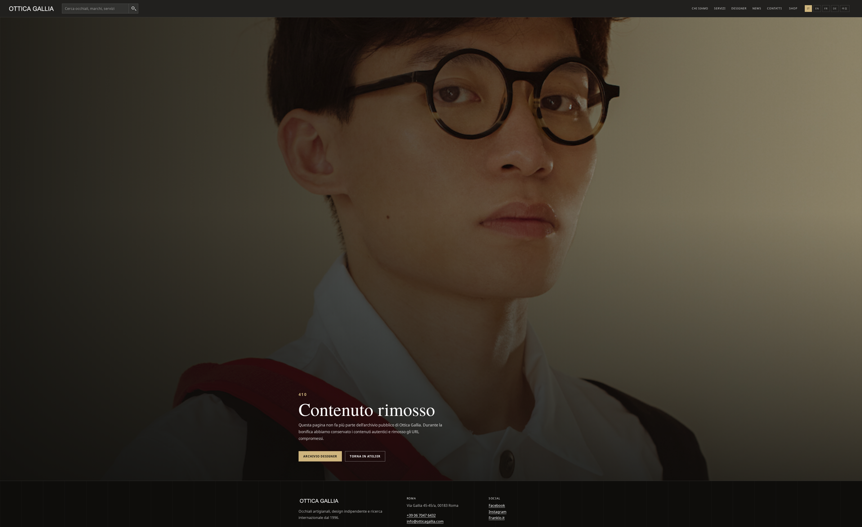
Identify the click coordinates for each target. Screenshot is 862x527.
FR (826, 8)
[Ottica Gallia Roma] (32, 8)
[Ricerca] (133, 8)
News (756, 8)
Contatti (774, 8)
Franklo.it (497, 517)
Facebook (497, 505)
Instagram (497, 511)
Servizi (720, 8)
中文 (844, 8)
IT (808, 8)
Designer (739, 8)
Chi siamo (700, 8)
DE (835, 8)
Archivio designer (320, 456)
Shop (793, 8)
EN (817, 8)
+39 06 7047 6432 (421, 515)
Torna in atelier (365, 456)
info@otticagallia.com (425, 521)
